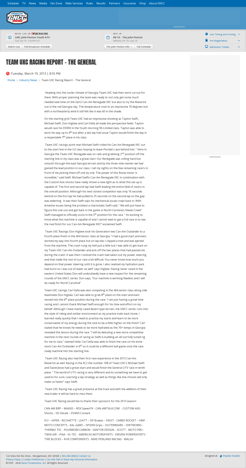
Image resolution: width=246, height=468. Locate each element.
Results (101, 3)
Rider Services (74, 3)
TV (24, 3)
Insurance (129, 3)
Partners (114, 3)
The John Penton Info (118, 46)
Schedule (13, 3)
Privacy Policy (13, 459)
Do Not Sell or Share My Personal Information (72, 459)
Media (43, 3)
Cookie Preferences (34, 459)
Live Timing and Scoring (222, 34)
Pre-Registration (218, 40)
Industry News (28, 80)
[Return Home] (17, 24)
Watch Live (14, 46)
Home (11, 80)
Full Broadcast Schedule (37, 46)
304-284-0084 (69, 455)
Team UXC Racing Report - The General (66, 80)
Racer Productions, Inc (33, 462)
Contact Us (85, 455)
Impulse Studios (231, 455)
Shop (142, 3)
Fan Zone (56, 3)
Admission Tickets (219, 47)
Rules (89, 3)
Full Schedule (144, 46)
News (32, 3)
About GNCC (157, 3)
